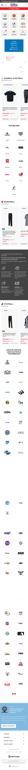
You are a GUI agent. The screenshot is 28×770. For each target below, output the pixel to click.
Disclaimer (20, 751)
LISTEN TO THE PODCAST (9, 726)
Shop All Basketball (4, 203)
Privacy (13, 751)
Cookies (16, 751)
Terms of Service (8, 751)
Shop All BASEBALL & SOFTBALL (6, 80)
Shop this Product (14, 119)
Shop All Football (4, 306)
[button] (3, 62)
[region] (14, 62)
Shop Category (6, 119)
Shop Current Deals (15, 8)
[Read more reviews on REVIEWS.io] (14, 49)
